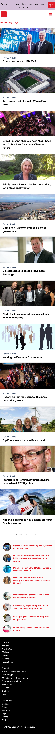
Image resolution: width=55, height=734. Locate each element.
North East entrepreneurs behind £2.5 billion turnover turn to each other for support (31, 558)
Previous (21, 534)
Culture (5, 691)
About (5, 707)
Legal (4, 713)
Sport (4, 694)
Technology (7, 674)
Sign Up (51, 5)
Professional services (11, 681)
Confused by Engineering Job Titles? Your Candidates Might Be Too (30, 607)
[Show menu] (50, 14)
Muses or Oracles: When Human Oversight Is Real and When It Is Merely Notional (31, 580)
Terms (5, 716)
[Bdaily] (4, 14)
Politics (5, 687)
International (7, 662)
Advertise (6, 710)
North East (7, 642)
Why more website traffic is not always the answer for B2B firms (31, 596)
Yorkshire (6, 645)
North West (7, 649)
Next (34, 534)
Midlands (6, 652)
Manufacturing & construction (15, 678)
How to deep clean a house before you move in (31, 628)
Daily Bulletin (8, 700)
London (5, 655)
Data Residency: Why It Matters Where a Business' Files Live (32, 569)
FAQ (4, 720)
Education (6, 668)
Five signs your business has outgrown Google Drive (31, 618)
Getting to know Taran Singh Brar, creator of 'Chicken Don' (32, 547)
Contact (5, 703)
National (6, 658)
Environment (8, 684)
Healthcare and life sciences (14, 671)
